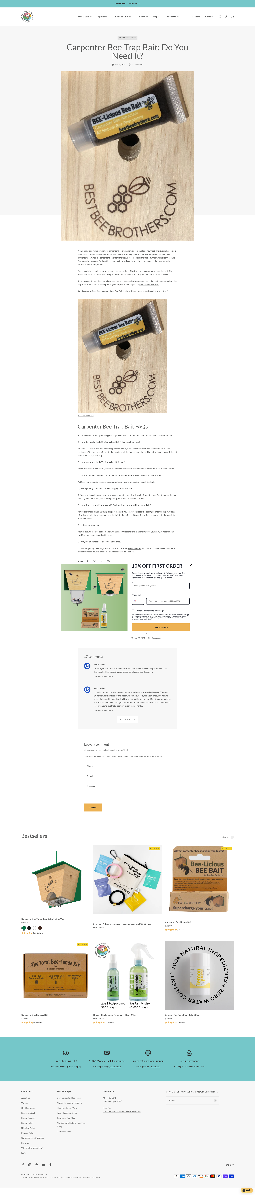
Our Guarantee (28, 1108)
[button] (32, 933)
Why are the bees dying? (32, 1148)
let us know (115, 1066)
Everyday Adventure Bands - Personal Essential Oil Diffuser (122, 924)
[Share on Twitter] (94, 561)
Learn (142, 16)
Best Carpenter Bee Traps (69, 1097)
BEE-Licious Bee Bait (149, 284)
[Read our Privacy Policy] (188, 615)
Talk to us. (155, 1066)
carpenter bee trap (117, 250)
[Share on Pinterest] (101, 561)
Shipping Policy (28, 1128)
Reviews (25, 1143)
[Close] (191, 565)
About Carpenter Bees (127, 38)
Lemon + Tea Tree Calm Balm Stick (182, 1015)
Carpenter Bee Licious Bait (178, 922)
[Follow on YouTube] (43, 1165)
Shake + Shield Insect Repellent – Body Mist (114, 1015)
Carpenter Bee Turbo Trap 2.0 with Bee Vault (43, 919)
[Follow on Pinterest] (36, 1165)
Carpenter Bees (64, 1131)
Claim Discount (161, 627)
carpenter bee (86, 250)
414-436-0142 (109, 1097)
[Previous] (98, 3)
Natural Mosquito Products (69, 1103)
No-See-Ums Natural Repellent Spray (71, 1125)
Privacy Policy (134, 756)
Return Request (28, 1118)
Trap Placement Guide (67, 1113)
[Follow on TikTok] (50, 1165)
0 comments (157, 638)
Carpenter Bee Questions (32, 1138)
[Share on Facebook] (87, 561)
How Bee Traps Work (67, 1108)
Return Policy (27, 1123)
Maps (156, 16)
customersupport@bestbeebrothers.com (122, 1111)
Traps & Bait (82, 16)
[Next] (156, 3)
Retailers (195, 16)
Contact (209, 16)
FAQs (23, 1153)
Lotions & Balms (123, 16)
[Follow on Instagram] (30, 1165)
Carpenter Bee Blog (66, 1118)
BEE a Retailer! (28, 1113)
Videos (24, 1103)
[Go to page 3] (120, 719)
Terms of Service (151, 756)
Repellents (102, 16)
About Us (171, 16)
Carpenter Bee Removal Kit (34, 1015)
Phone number (138, 595)
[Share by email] (108, 561)
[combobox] (138, 601)
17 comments (137, 64)
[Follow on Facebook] (23, 1165)
